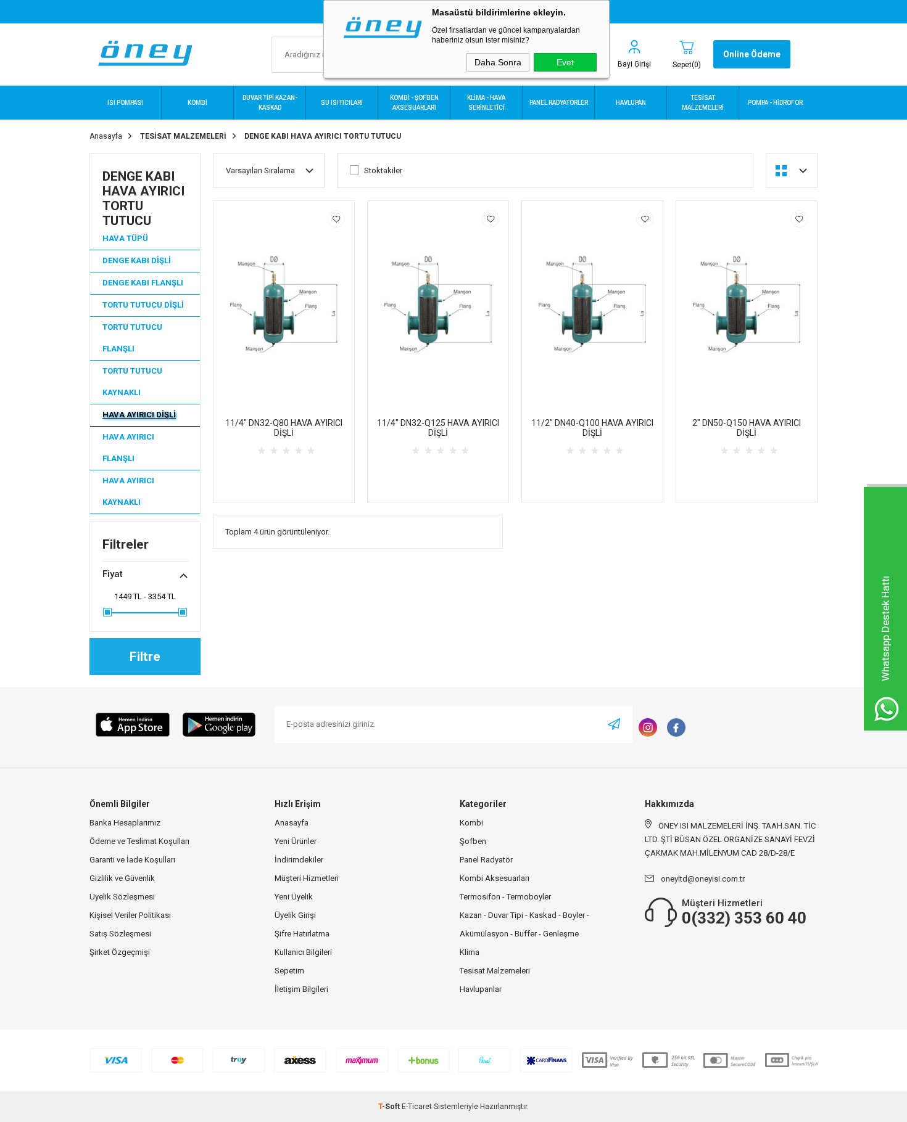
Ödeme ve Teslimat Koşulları (139, 841)
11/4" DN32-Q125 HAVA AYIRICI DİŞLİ (438, 428)
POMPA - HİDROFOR (775, 102)
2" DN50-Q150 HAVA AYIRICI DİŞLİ (746, 428)
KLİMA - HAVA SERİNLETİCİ (486, 102)
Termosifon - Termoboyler (505, 896)
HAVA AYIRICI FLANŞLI (128, 447)
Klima (469, 952)
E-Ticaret (417, 1106)
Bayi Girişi (634, 64)
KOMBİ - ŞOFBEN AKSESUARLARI (414, 102)
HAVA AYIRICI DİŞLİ (139, 414)
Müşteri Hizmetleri (307, 878)
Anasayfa (292, 822)
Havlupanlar (481, 989)
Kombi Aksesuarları (494, 878)
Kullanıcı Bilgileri (303, 952)
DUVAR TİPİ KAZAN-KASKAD (269, 102)
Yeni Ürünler (296, 841)
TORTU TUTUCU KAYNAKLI (132, 381)
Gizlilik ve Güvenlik (122, 878)
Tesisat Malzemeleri (495, 970)
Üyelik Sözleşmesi (122, 896)
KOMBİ (197, 102)
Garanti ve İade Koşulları (132, 859)
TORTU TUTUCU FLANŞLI (132, 337)
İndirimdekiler (299, 859)
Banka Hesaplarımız (124, 822)
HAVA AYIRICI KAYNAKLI (128, 491)
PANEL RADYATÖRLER (558, 102)
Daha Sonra (497, 62)
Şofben (473, 841)
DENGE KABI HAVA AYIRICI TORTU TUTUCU (143, 198)
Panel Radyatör (486, 859)
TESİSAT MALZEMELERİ (703, 102)
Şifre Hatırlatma (302, 933)
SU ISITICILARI (342, 102)
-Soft (390, 1106)
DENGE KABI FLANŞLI (142, 282)
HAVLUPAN (631, 102)
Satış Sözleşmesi (120, 933)
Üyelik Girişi (295, 915)
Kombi (471, 822)
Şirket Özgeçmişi (119, 952)
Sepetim (289, 970)
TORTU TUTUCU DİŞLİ (143, 304)
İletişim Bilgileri (301, 989)
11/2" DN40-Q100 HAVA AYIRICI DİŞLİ (592, 428)
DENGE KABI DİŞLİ (136, 260)
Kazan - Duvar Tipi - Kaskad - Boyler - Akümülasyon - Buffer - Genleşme (524, 924)
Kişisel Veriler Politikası (130, 915)
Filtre (145, 656)
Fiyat (112, 573)
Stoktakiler (383, 170)
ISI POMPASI (125, 102)
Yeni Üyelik (294, 896)
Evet (565, 62)
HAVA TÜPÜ (125, 238)
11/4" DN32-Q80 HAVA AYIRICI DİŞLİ (283, 428)
